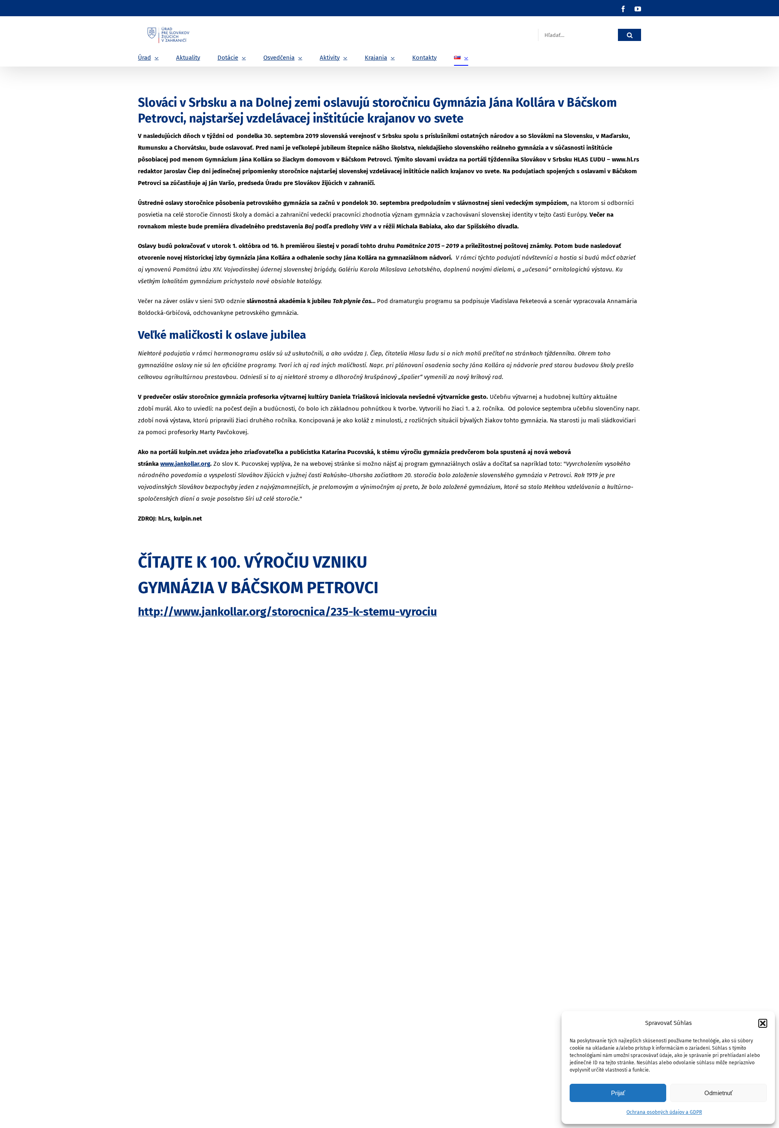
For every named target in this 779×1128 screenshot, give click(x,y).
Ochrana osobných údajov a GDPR (664, 1112)
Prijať (618, 1092)
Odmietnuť (718, 1092)
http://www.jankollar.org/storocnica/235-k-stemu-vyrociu (287, 611)
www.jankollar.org (185, 463)
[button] (763, 1023)
